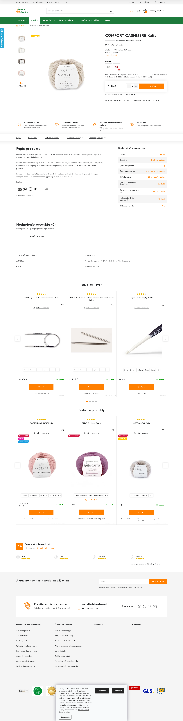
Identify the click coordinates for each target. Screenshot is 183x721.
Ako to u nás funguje (63, 630)
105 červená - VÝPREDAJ (139, 495)
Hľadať (111, 11)
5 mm (52, 370)
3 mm (26, 370)
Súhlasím (118, 690)
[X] (144, 606)
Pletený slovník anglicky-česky (66, 661)
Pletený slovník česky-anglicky (66, 666)
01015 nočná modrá (96, 495)
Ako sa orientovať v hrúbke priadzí (68, 646)
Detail (41, 387)
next (165, 338)
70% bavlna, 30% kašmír (155, 171)
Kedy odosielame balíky (64, 636)
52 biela (24, 495)
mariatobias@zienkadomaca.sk (94, 604)
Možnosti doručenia (160, 75)
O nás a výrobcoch (22, 2)
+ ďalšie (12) (21, 86)
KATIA (133, 94)
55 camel (53, 495)
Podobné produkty (96, 138)
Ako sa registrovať (23, 630)
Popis (18, 138)
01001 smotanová (81, 495)
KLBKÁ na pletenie (158, 160)
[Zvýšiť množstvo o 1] (136, 86)
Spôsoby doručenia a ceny (26, 646)
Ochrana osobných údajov (26, 661)
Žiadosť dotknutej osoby (25, 666)
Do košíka (151, 86)
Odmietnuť (102, 690)
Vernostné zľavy (61, 651)
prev (17, 338)
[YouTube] (155, 606)
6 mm (153, 370)
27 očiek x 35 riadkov (156, 191)
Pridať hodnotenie (38, 236)
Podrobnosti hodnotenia (134, 40)
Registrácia (161, 2)
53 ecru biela (34, 495)
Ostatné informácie (52, 138)
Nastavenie (65, 717)
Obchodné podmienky (24, 656)
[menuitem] (22, 20)
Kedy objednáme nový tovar (27, 651)
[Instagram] (149, 606)
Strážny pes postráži (62, 656)
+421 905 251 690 (90, 608)
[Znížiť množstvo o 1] (129, 86)
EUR (133, 2)
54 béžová (43, 495)
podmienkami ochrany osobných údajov (131, 587)
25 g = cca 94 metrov (156, 177)
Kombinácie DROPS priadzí (65, 641)
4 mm (39, 370)
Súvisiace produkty (74, 138)
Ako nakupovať (38, 2)
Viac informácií (111, 55)
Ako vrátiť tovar (22, 636)
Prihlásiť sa (158, 581)
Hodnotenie (32, 138)
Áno (163, 206)
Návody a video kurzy (54, 2)
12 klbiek (161, 199)
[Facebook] (139, 606)
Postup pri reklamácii (24, 641)
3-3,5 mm (161, 183)
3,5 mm (32, 370)
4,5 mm (46, 370)
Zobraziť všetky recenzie (46, 548)
